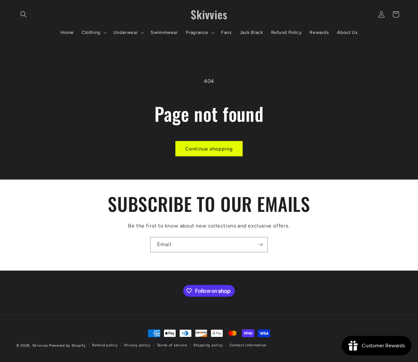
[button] (23, 14)
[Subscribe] (260, 244)
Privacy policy (137, 345)
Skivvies (40, 345)
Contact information (248, 345)
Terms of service (172, 345)
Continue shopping (209, 149)
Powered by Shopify (67, 345)
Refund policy (105, 345)
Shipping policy (208, 345)
